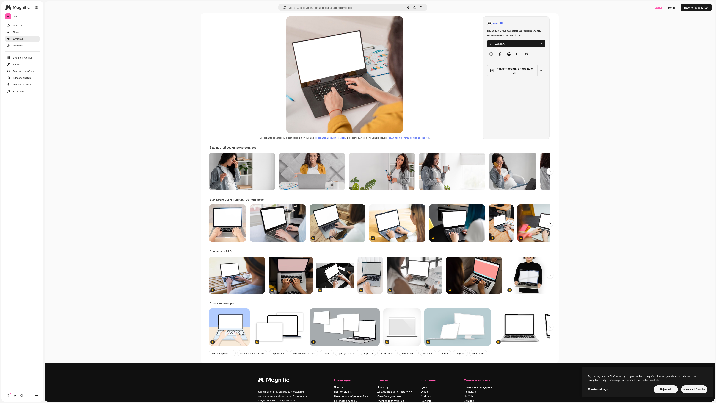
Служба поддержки (389, 396)
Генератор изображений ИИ (351, 396)
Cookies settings (598, 389)
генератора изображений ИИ (331, 137)
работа (326, 353)
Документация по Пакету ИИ (394, 391)
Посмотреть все (245, 147)
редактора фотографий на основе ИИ (409, 137)
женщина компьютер (304, 353)
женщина (428, 353)
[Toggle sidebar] (37, 7)
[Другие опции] (535, 54)
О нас (424, 391)
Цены (658, 7)
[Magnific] (273, 380)
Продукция (342, 380)
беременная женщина (252, 353)
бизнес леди (408, 353)
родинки (460, 353)
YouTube (469, 396)
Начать (382, 380)
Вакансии (426, 400)
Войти (671, 7)
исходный (311, 23)
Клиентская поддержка (478, 387)
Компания (428, 380)
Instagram (470, 391)
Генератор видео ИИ (346, 400)
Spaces (338, 387)
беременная (278, 353)
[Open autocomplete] (283, 7)
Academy (382, 387)
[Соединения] (8, 396)
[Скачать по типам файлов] (541, 43)
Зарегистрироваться (696, 7)
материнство (387, 353)
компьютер (478, 353)
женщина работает (222, 353)
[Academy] (15, 396)
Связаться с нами (477, 380)
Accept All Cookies (694, 389)
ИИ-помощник (342, 391)
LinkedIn (469, 400)
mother (444, 353)
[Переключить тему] (22, 396)
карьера (368, 353)
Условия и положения (390, 400)
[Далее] (550, 171)
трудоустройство (347, 353)
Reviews (426, 396)
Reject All (665, 389)
